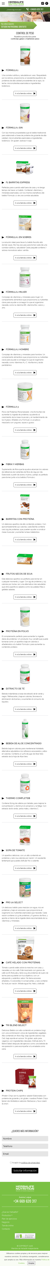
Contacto (6, 1229)
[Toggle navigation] (3, 3)
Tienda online (7, 1225)
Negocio (5, 1222)
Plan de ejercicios (9, 1219)
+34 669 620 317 (25, 1201)
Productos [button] (6, 1215)
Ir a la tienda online (23, 93)
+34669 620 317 (36, 9)
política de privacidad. (30, 1163)
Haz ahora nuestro (13, 25)
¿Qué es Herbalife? (10, 1212)
